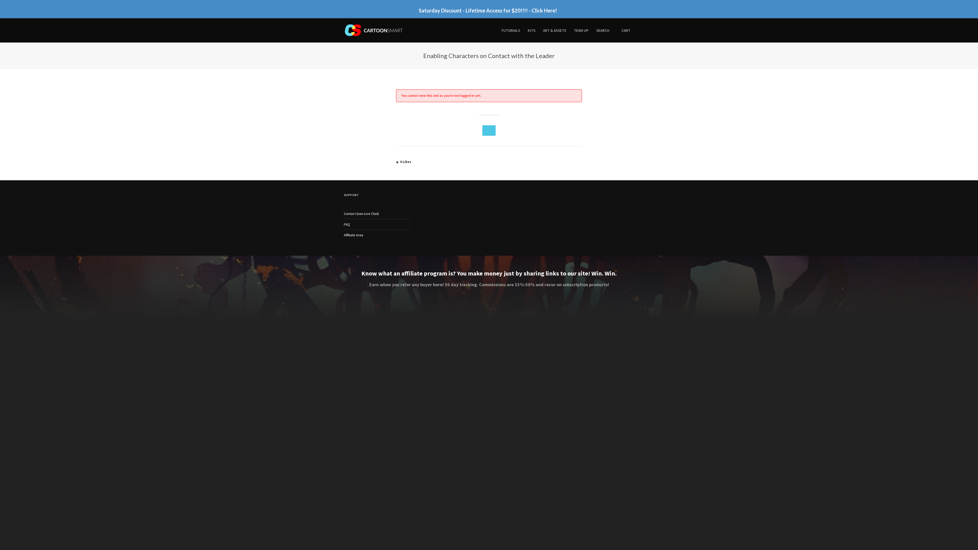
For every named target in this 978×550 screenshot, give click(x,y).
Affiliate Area (353, 235)
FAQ (347, 224)
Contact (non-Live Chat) (361, 213)
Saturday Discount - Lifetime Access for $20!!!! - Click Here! (488, 8)
